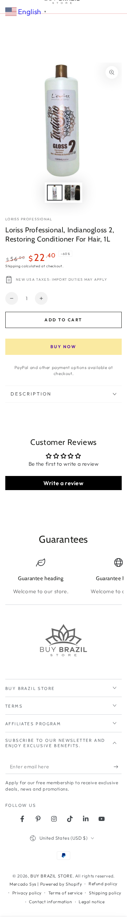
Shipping (13, 266)
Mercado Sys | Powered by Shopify (46, 884)
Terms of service (65, 892)
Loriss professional (29, 219)
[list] (63, 576)
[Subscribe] (118, 767)
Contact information (50, 901)
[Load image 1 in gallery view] (54, 193)
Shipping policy (105, 892)
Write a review (63, 483)
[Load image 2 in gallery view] (72, 193)
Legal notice (91, 901)
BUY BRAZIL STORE (51, 876)
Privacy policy (27, 892)
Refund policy (103, 883)
